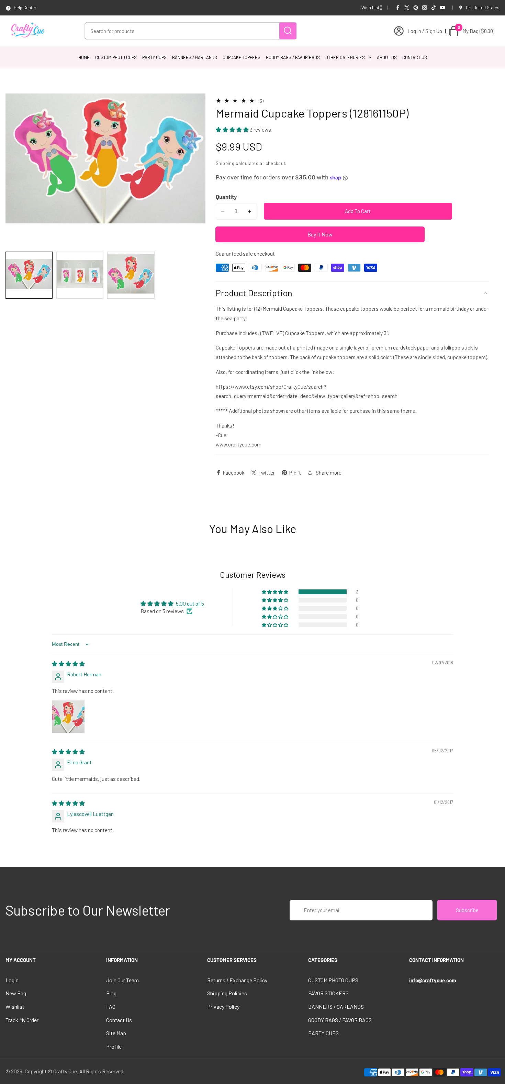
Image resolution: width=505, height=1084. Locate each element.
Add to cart (358, 211)
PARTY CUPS (323, 1033)
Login (12, 980)
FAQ (110, 1006)
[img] (68, 663)
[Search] (287, 30)
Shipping (225, 163)
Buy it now (320, 234)
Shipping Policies (227, 993)
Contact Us (119, 1020)
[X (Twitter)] (406, 7)
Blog (111, 993)
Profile (114, 1046)
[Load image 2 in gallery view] (80, 275)
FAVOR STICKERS (328, 993)
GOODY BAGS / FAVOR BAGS (340, 1020)
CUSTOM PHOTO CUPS (333, 980)
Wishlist (14, 1006)
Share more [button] (328, 472)
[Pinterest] (415, 7)
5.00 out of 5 (190, 603)
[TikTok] (433, 7)
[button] (233, 129)
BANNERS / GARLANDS (336, 1006)
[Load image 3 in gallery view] (131, 275)
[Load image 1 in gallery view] (29, 275)
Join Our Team (122, 980)
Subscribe (467, 910)
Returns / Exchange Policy (237, 980)
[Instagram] (424, 7)
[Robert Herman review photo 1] (68, 716)
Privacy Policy (223, 1006)
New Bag (15, 993)
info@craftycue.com (432, 980)
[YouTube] (442, 7)
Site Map (116, 1033)
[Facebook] (397, 7)
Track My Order (21, 1020)
